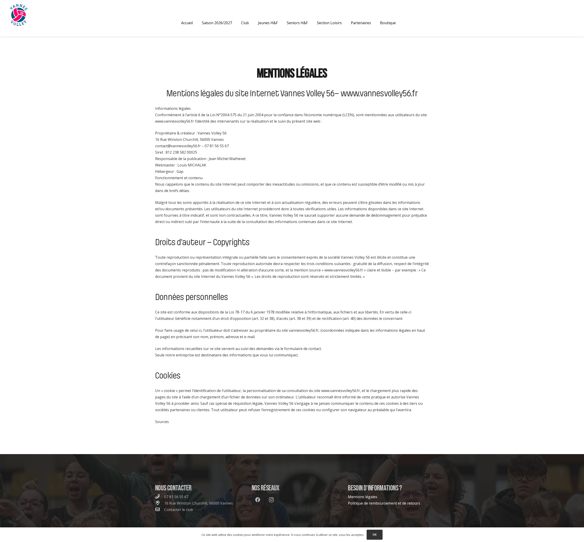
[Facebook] (258, 500)
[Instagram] (271, 500)
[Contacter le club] (159, 509)
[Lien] (18, 15)
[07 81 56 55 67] (159, 497)
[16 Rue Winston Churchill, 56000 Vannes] (159, 503)
